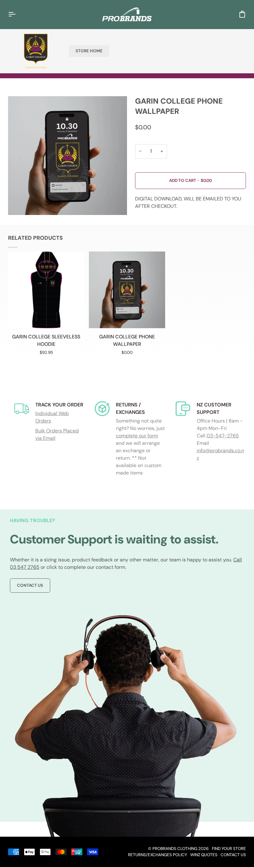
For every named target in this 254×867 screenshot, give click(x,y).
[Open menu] (17, 14)
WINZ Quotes (203, 854)
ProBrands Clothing (174, 848)
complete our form (137, 435)
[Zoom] (19, 203)
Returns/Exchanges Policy (157, 854)
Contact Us (30, 585)
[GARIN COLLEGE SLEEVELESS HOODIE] (46, 289)
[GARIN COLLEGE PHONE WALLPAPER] (127, 289)
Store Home (89, 51)
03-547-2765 (223, 435)
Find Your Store (229, 848)
